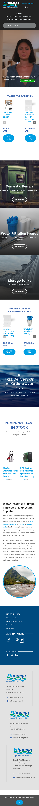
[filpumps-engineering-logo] (23, 748)
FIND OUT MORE (27, 80)
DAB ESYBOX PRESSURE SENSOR (8, 114)
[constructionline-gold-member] (10, 639)
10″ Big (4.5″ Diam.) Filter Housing (28, 331)
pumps (22, 524)
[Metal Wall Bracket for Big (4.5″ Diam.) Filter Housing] (30, 100)
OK (19, 802)
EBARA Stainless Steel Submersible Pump (10, 472)
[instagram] (12, 655)
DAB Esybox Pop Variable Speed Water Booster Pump (27, 472)
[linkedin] (16, 655)
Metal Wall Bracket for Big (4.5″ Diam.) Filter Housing (29, 117)
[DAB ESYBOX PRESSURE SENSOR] (8, 100)
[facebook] (7, 655)
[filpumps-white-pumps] (11, 2)
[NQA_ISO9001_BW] (22, 639)
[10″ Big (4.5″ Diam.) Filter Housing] (30, 316)
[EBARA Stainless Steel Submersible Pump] (11, 450)
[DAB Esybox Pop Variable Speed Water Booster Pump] (28, 450)
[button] (4, 122)
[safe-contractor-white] (17, 639)
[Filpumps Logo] (16, 675)
